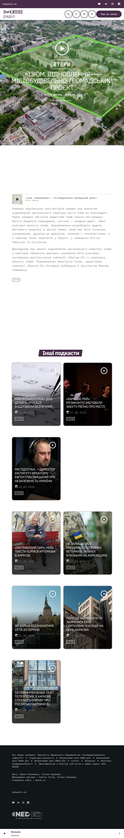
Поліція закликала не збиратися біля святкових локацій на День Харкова (84, 624)
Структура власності (41, 758)
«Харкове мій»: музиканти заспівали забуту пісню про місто (85, 403)
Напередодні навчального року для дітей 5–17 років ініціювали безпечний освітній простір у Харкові (34, 405)
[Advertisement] (62, 169)
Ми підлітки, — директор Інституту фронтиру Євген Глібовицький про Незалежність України (35, 475)
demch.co (40, 780)
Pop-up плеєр (109, 14)
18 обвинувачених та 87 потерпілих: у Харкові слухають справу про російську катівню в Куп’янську (34, 700)
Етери (61, 64)
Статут (75, 761)
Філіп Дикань (53, 94)
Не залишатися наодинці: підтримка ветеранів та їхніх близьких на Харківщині (86, 550)
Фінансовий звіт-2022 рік (75, 758)
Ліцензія (90, 761)
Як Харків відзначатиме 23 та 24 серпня (34, 628)
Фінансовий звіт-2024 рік (50, 761)
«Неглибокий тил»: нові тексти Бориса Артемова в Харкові (35, 551)
